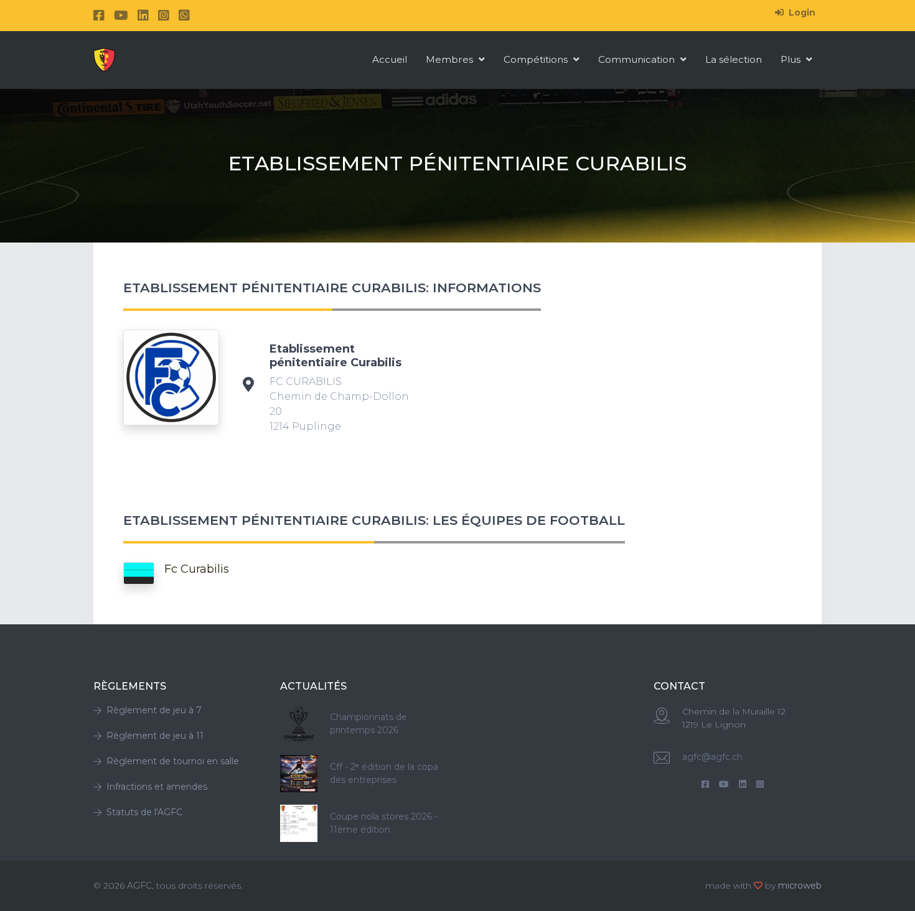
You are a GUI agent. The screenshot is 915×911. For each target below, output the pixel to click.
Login (800, 12)
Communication (637, 59)
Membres (451, 59)
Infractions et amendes (156, 786)
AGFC (139, 885)
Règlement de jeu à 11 (155, 735)
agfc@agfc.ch (712, 756)
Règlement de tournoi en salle (172, 761)
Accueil (389, 59)
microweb (800, 885)
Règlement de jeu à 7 (154, 710)
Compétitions (537, 59)
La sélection (733, 59)
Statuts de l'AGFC (144, 812)
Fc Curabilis (196, 569)
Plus (792, 59)
